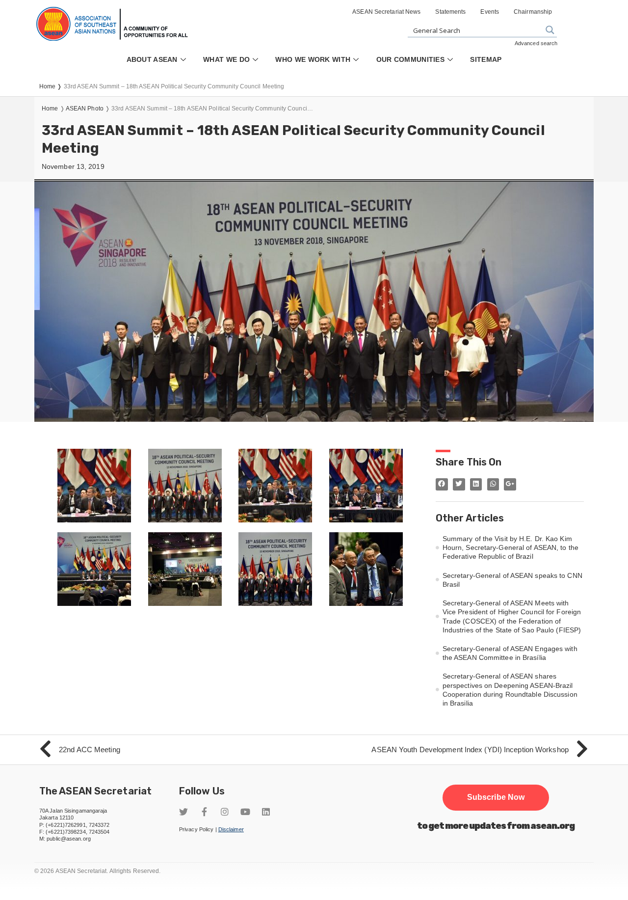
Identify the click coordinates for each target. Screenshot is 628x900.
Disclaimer (231, 829)
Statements (450, 11)
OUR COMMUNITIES (410, 59)
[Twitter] (183, 811)
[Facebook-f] (204, 811)
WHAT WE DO (226, 59)
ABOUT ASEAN (152, 59)
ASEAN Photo (85, 108)
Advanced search (536, 43)
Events (489, 11)
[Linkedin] (266, 811)
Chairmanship (533, 11)
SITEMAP (485, 59)
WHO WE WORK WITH (312, 59)
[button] (496, 797)
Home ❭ (51, 86)
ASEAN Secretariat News (386, 11)
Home (50, 108)
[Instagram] (224, 811)
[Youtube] (245, 811)
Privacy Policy (196, 829)
